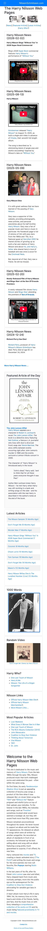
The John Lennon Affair (17, 428)
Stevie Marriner (28, 445)
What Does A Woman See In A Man (25, 724)
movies (26, 855)
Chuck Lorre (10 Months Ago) (20, 552)
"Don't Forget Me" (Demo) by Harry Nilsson (23, 663)
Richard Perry (13, 345)
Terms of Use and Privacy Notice (23, 928)
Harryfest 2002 (29, 239)
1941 (13, 743)
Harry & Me (15, 680)
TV (34, 855)
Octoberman (13, 130)
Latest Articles (34, 25)
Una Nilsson (16, 740)
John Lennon (17, 874)
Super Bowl (23, 51)
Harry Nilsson (13, 226)
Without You (28, 56)
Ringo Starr (23, 292)
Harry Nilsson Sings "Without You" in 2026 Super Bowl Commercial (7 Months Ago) (23, 538)
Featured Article (19, 25)
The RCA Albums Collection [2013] (25, 730)
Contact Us (23, 924)
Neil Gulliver (13, 440)
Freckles (27, 810)
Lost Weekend (17, 722)
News (9, 25)
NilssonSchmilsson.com (31, 3)
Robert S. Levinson (26, 433)
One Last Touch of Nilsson (22, 678)
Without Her (21, 800)
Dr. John (14, 746)
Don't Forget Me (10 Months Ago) (22, 562)
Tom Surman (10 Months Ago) (20, 557)
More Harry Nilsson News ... (16, 365)
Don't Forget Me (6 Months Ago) (21, 525)
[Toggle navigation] (5, 3)
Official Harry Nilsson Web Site (24, 700)
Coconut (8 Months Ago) (18, 546)
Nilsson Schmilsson (24, 347)
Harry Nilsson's (22, 53)
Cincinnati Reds (17, 254)
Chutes (13, 138)
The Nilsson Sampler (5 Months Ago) (23, 519)
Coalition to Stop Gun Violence (24, 735)
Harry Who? (23, 28)
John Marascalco (18, 732)
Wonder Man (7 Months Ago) (20, 530)
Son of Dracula (28, 294)
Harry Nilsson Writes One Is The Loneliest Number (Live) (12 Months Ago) (22, 576)
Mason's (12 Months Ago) (18, 568)
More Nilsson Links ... (20, 708)
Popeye (21, 865)
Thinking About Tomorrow (22, 738)
